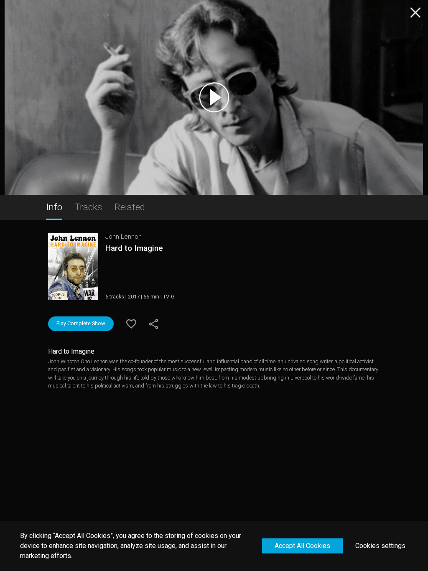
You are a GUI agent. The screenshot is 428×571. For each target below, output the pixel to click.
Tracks (88, 206)
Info (54, 206)
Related (130, 206)
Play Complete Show (80, 323)
